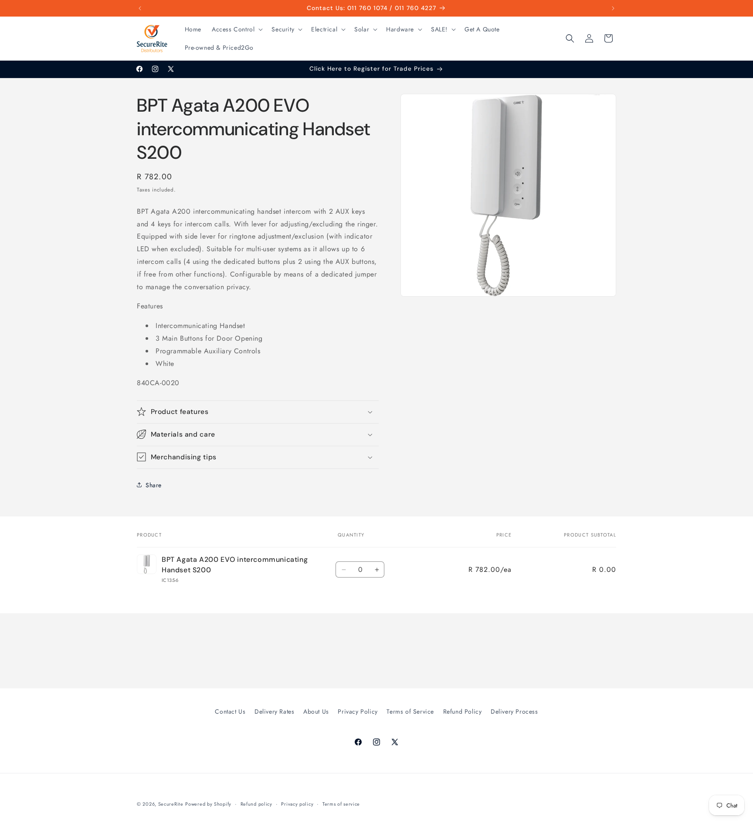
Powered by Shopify (208, 803)
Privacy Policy (357, 711)
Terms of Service (410, 711)
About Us (316, 711)
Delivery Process (514, 711)
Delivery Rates (274, 711)
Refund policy (256, 803)
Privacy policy (297, 803)
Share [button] (154, 484)
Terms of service (341, 803)
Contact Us (230, 711)
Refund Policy (462, 711)
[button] (236, 29)
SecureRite (170, 803)
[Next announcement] (613, 8)
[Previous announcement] (139, 8)
